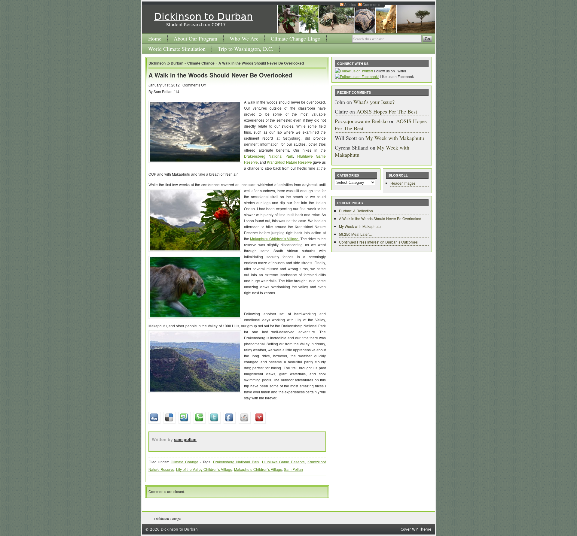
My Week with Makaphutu (394, 137)
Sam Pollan (293, 469)
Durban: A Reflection (356, 210)
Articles (350, 4)
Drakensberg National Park (268, 156)
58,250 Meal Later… (355, 234)
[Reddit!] (280, 413)
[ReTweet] (277, 413)
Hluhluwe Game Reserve (283, 461)
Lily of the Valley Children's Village (204, 469)
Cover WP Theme (416, 529)
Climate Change (201, 63)
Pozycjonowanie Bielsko (361, 121)
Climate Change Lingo (295, 38)
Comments (371, 4)
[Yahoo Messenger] (282, 413)
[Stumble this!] (273, 413)
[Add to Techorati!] (275, 413)
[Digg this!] (269, 413)
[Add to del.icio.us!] (271, 413)
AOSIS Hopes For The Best (386, 111)
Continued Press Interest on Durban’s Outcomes (378, 241)
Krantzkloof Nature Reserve (289, 162)
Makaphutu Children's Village (258, 469)
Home (154, 38)
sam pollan (185, 439)
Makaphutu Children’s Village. (274, 238)
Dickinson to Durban (203, 16)
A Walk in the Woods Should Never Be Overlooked (261, 63)
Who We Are (244, 38)
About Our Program (195, 38)
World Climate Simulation (177, 49)
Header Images (403, 183)
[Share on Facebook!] (278, 413)
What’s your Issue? (374, 101)
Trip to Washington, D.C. (245, 49)
